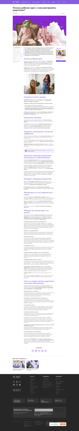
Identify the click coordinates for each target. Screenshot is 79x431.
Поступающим (32, 388)
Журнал (17, 5)
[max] (35, 350)
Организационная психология (48, 385)
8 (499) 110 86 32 (17, 401)
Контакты (31, 391)
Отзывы (31, 381)
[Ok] (42, 350)
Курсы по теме (58, 48)
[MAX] (17, 382)
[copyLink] (45, 350)
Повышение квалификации (60, 381)
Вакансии (31, 390)
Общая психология (46, 387)
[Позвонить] (65, 2)
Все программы (58, 378)
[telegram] (39, 350)
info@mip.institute (58, 400)
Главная (14, 5)
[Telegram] (20, 382)
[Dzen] (20, 385)
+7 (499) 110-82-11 (30, 400)
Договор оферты (26, 424)
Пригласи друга (32, 385)
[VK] (14, 382)
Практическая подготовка (60, 389)
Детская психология (21, 5)
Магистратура (58, 386)
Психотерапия (45, 378)
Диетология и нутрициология (48, 382)
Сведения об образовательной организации (28, 421)
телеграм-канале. (49, 150)
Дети (49, 2)
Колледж (44, 2)
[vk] (32, 350)
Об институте (32, 378)
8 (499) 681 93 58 (17, 400)
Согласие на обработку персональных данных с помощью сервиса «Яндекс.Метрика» (39, 422)
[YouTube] (14, 385)
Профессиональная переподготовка (59, 383)
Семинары (57, 392)
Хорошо (63, 424)
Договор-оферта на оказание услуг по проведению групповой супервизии (28, 426)
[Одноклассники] (17, 385)
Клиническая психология (47, 384)
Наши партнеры (32, 382)
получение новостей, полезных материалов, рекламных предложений (44, 414)
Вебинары (53, 2)
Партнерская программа (34, 387)
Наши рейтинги (32, 393)
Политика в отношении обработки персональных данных (39, 424)
